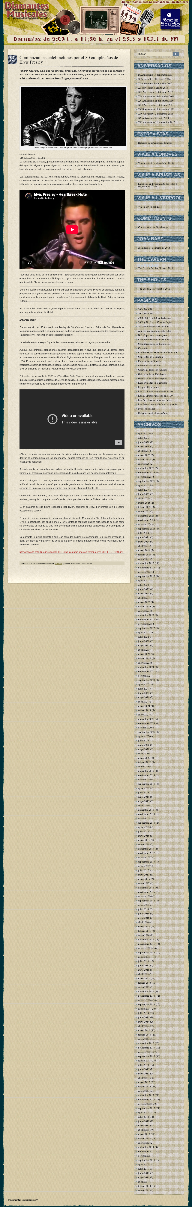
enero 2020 (144, 766)
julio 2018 (143, 831)
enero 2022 (144, 662)
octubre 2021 (145, 675)
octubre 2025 (145, 476)
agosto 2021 (144, 684)
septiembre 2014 (146, 1004)
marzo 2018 (144, 840)
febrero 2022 (144, 658)
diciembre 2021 (146, 667)
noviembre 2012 (146, 1099)
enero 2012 (144, 1142)
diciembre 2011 (146, 1147)
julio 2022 (143, 636)
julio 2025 (143, 489)
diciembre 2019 (146, 770)
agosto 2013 (144, 1060)
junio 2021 (143, 693)
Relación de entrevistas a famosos (155, 142)
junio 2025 (143, 494)
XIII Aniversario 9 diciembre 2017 (155, 92)
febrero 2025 (144, 507)
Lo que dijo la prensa (149, 387)
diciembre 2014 (146, 991)
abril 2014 (143, 1026)
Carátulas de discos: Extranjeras (154, 343)
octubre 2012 (145, 1103)
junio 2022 (143, 641)
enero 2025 (144, 511)
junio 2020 (143, 745)
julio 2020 (143, 740)
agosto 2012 (144, 1112)
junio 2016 (143, 913)
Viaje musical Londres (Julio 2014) (156, 163)
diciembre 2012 (146, 1095)
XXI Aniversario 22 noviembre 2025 (156, 122)
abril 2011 (143, 1181)
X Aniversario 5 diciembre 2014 (154, 79)
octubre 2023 (145, 572)
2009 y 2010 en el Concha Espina (155, 322)
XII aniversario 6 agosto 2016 (153, 87)
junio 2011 (143, 1173)
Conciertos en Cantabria (150, 356)
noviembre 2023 (146, 567)
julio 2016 (143, 909)
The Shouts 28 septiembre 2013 (154, 288)
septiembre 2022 (146, 628)
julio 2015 (143, 961)
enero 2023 (144, 610)
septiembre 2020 (146, 732)
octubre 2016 (145, 896)
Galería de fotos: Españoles (152, 374)
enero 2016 (144, 935)
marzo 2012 (144, 1134)
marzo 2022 (144, 654)
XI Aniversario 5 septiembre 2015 (155, 83)
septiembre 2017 (146, 861)
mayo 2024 (143, 541)
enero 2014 (144, 1039)
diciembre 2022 (146, 615)
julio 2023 (143, 584)
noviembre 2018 (146, 814)
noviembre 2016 (146, 892)
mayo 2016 (143, 917)
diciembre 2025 (146, 468)
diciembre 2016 (146, 887)
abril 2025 (143, 498)
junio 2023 (143, 589)
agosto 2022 (144, 632)
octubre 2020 (145, 727)
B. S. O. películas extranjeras (152, 335)
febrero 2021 (144, 710)
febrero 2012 (144, 1138)
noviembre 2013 (146, 1047)
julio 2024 (143, 533)
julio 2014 (143, 1013)
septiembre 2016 (146, 900)
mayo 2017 (143, 874)
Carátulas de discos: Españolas (153, 339)
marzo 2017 (144, 879)
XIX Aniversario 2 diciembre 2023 (155, 113)
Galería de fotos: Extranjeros (152, 378)
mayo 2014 (143, 1021)
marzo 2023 (144, 602)
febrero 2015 (144, 982)
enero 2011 (144, 1190)
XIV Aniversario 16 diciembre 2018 (156, 96)
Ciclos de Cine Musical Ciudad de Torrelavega (162, 352)
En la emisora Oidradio (149, 361)
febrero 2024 (144, 554)
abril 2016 (143, 922)
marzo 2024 (144, 550)
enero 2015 (144, 987)
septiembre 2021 (146, 680)
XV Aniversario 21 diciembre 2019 (156, 100)
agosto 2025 (144, 485)
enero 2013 (144, 1090)
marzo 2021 (144, 706)
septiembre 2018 (146, 822)
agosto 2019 (144, 788)
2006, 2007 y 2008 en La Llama (154, 317)
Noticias (58, 563)
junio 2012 (143, 1121)
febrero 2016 (144, 930)
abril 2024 (143, 546)
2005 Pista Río (145, 313)
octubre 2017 (145, 857)
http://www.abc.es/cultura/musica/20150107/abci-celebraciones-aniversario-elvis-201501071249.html (71, 552)
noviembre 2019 (146, 775)
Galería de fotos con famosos (152, 369)
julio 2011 (143, 1168)
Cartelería (143, 348)
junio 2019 (143, 796)
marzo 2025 (144, 502)
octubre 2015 (145, 948)
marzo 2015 (144, 978)
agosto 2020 (144, 736)
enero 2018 (144, 844)
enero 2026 (144, 463)
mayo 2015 (143, 969)
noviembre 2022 (146, 619)
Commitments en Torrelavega (153, 227)
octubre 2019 (145, 779)
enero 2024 (144, 559)
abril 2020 (143, 753)
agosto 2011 (144, 1164)
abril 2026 (143, 450)
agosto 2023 (144, 580)
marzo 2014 (144, 1030)
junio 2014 (143, 1017)
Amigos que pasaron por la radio (154, 330)
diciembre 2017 (146, 848)
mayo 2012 (143, 1125)
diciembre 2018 (146, 809)
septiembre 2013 (146, 1056)
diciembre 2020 (146, 719)
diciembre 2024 (146, 515)
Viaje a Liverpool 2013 (150, 206)
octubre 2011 (145, 1155)
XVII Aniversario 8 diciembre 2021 (156, 105)
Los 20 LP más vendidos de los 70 (155, 395)
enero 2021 (144, 714)
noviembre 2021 (146, 671)
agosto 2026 (144, 433)
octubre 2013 (145, 1052)
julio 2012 (143, 1116)
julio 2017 (143, 870)
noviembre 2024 (146, 520)
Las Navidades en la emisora (152, 382)
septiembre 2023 (146, 576)
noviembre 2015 (146, 943)
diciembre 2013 (146, 1043)
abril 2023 (143, 597)
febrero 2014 (144, 1034)
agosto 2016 (144, 905)
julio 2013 (143, 1065)
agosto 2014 (144, 1008)
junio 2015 (143, 965)
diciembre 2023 (146, 563)
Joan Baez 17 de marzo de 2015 (154, 247)
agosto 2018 (144, 827)
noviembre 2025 (146, 472)
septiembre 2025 (146, 481)
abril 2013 (143, 1078)
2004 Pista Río (145, 309)
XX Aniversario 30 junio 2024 (153, 118)
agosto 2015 (144, 956)
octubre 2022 (145, 623)
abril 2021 (143, 701)
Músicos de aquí (146, 408)
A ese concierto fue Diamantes (153, 326)
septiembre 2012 (146, 1108)
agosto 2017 (144, 866)
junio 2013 (143, 1069)
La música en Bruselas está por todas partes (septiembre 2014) (160, 185)
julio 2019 (143, 792)
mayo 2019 (143, 801)
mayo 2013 (143, 1073)
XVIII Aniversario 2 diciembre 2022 (156, 109)
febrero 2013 (144, 1086)
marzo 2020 (144, 757)
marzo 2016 (144, 926)
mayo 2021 (143, 697)
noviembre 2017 (146, 853)
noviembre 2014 (146, 995)
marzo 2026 (144, 455)
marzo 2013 (144, 1082)
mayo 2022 (143, 645)
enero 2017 (144, 883)
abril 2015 (143, 974)
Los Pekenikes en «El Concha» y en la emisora (161, 404)
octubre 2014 (145, 1000)
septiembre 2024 (146, 528)
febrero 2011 (144, 1186)
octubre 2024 (145, 524)
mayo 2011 (143, 1177)
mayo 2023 (143, 593)
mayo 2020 (143, 749)
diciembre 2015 (146, 939)
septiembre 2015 (146, 952)
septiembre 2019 (146, 783)
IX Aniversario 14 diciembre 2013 (155, 74)
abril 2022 (143, 649)
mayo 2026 (143, 446)
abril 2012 (143, 1129)
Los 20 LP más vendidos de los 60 (155, 391)
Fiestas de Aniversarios (149, 365)
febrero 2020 (144, 762)
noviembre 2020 (146, 723)
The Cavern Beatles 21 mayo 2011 (155, 268)
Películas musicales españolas (153, 413)
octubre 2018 (145, 818)
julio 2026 (143, 437)
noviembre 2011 (146, 1151)
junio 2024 (143, 537)
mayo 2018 (143, 835)
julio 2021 (143, 688)
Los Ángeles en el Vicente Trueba (155, 400)
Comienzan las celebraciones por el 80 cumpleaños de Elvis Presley (69, 59)
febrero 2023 (144, 606)
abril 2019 (143, 805)
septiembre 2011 (146, 1160)
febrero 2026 (144, 459)
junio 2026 (143, 442)
